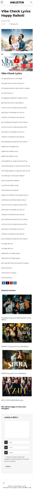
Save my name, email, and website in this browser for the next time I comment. (16, 459)
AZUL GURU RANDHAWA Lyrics (12, 400)
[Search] (31, 2)
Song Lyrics (14, 24)
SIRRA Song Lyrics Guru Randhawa (13, 373)
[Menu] (2, 2)
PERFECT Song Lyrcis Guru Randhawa (14, 346)
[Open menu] (4, 483)
